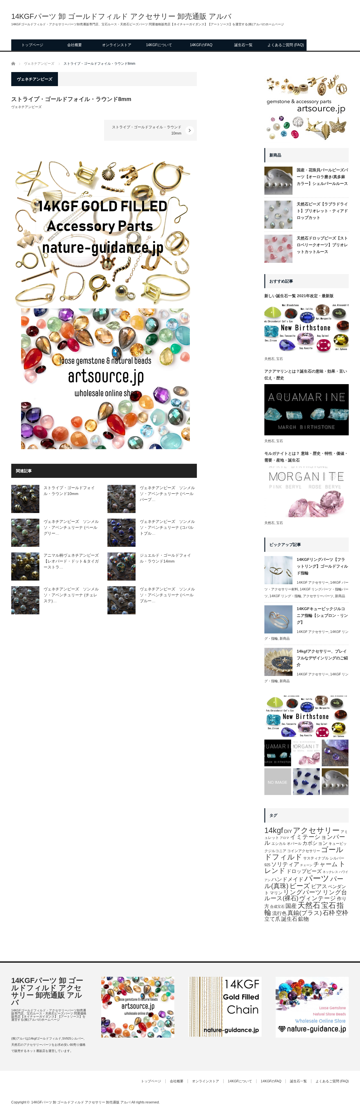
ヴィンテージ (317, 898)
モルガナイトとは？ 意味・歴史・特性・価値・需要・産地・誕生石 (306, 456)
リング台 (335, 892)
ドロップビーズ (304, 871)
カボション (315, 843)
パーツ (316, 878)
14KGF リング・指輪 (285, 596)
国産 (291, 906)
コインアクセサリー (303, 851)
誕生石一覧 (243, 45)
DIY (288, 831)
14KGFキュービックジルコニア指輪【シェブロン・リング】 (322, 615)
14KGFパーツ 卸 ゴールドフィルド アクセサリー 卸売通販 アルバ (121, 16)
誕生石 (289, 919)
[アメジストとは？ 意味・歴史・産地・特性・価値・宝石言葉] (335, 753)
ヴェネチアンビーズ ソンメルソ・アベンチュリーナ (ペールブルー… (167, 595)
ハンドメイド (287, 879)
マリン (276, 893)
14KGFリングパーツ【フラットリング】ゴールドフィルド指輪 (322, 566)
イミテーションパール (304, 840)
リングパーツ (302, 892)
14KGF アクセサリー (312, 583)
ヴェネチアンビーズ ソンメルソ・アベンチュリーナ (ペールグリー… (71, 527)
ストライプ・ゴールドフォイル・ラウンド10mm (146, 130)
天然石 (269, 359)
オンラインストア (116, 45)
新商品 (340, 596)
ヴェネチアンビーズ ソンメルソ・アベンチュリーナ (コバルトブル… (167, 527)
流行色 (279, 913)
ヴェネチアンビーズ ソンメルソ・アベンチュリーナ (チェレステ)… (71, 595)
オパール (294, 843)
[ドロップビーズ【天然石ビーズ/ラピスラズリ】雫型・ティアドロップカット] (306, 781)
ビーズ (299, 886)
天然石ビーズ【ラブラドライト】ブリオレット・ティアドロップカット (322, 211)
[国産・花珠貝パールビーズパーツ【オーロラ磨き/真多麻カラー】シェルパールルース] (335, 781)
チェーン (306, 865)
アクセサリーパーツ (318, 596)
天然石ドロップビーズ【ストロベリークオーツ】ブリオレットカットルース (322, 245)
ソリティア (285, 864)
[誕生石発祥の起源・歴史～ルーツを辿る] (277, 781)
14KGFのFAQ (201, 45)
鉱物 (303, 919)
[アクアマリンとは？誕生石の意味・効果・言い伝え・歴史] (277, 753)
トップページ (32, 45)
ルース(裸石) (281, 898)
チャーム (325, 864)
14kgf (273, 830)
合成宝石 (277, 906)
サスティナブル (316, 858)
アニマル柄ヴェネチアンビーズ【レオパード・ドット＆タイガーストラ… (71, 561)
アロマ (284, 837)
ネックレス (330, 872)
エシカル (278, 843)
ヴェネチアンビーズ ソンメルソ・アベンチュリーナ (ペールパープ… (167, 493)
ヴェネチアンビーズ (26, 107)
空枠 (342, 912)
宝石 (279, 359)
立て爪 (272, 919)
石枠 (329, 912)
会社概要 (74, 45)
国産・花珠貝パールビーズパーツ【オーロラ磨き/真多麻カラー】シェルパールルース (322, 177)
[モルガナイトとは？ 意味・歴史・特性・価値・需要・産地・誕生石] (306, 753)
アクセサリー (316, 830)
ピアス (319, 886)
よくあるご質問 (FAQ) (285, 45)
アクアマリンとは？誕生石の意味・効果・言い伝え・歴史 (305, 374)
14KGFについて (159, 45)
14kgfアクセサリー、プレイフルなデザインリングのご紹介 (322, 658)
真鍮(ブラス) (304, 913)
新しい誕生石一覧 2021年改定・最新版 (299, 296)
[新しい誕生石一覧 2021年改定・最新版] (306, 716)
